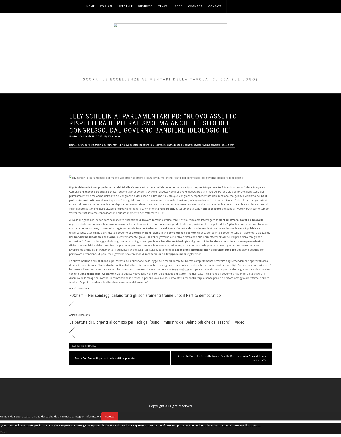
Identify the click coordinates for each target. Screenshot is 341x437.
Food (179, 6)
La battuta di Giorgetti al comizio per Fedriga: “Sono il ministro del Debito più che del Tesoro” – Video (156, 322)
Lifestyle (125, 6)
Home (90, 6)
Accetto (110, 416)
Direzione (114, 136)
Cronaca (195, 6)
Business (145, 6)
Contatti (215, 6)
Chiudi (3, 432)
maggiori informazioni (88, 416)
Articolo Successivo (79, 315)
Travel (164, 6)
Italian (106, 6)
